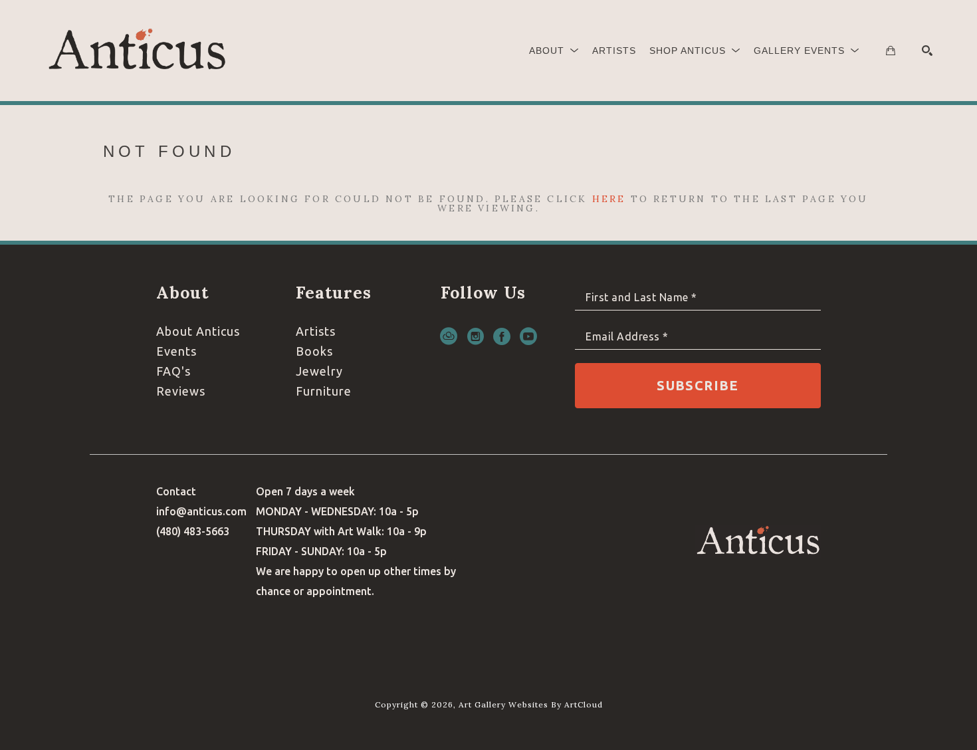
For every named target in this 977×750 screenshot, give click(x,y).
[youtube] (528, 336)
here (609, 199)
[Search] (927, 50)
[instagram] (475, 336)
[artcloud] (448, 336)
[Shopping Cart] (890, 50)
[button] (554, 50)
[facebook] (501, 336)
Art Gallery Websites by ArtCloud (531, 704)
